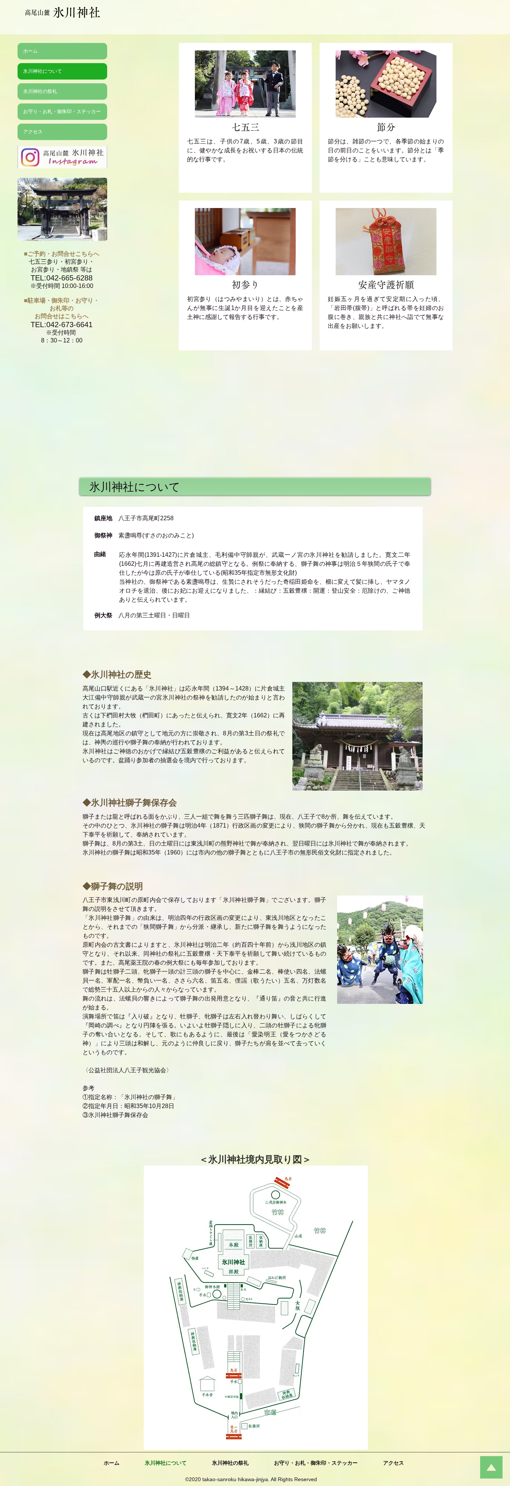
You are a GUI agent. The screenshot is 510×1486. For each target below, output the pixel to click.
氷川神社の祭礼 (40, 91)
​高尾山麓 (37, 12)
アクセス (33, 131)
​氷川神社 (76, 12)
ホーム (30, 51)
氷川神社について (42, 71)
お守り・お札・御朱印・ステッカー (62, 111)
